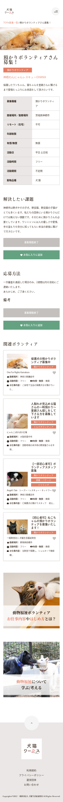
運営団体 (32, 780)
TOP (5, 23)
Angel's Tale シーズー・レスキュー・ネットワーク (30, 490)
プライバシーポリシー (31, 775)
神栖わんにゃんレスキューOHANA (24, 77)
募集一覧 (13, 23)
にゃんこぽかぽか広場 (17, 432)
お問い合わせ (31, 785)
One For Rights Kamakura (18, 372)
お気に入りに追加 (33, 255)
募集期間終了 (31, 242)
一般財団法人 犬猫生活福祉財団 (21, 538)
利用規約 (32, 770)
